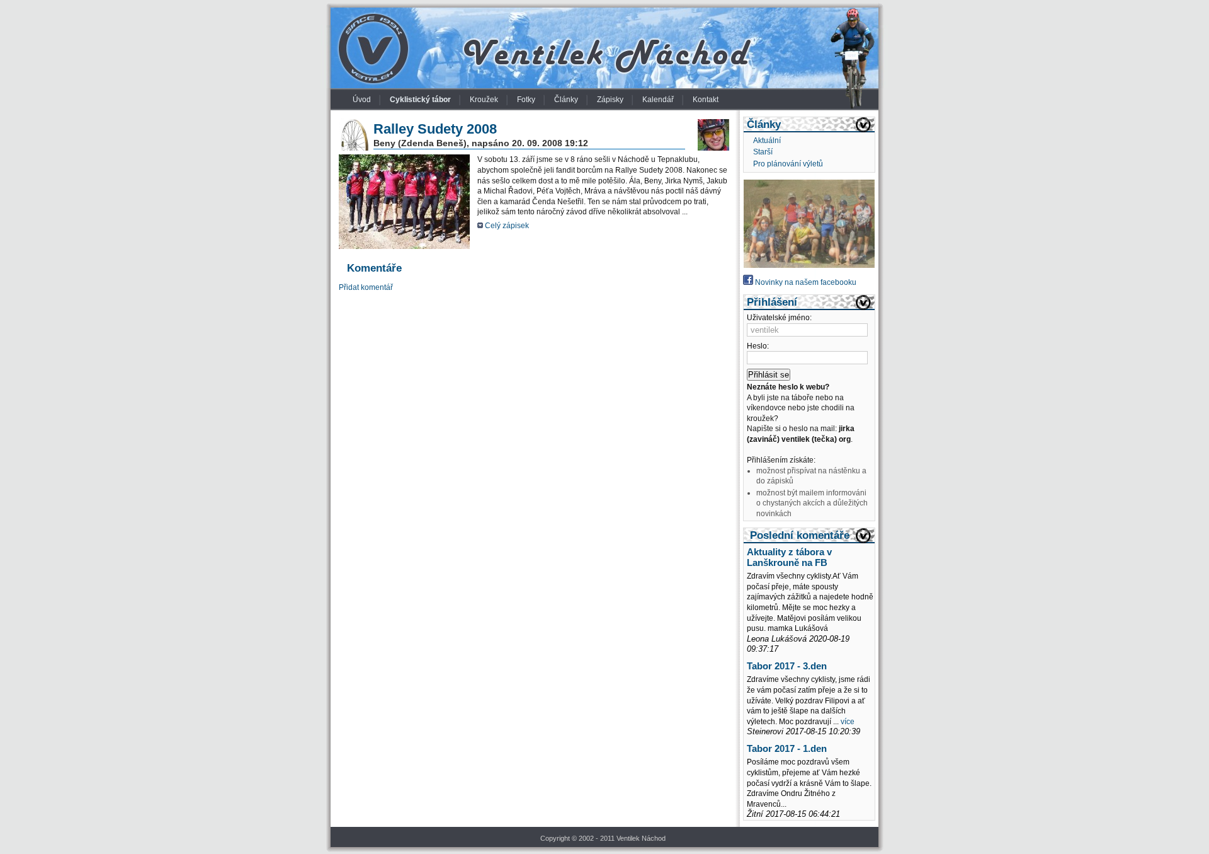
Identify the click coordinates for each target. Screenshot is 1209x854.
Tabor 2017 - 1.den (787, 749)
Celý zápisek (507, 225)
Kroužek (484, 99)
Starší (763, 151)
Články (566, 99)
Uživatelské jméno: (779, 317)
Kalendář (658, 99)
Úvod (362, 99)
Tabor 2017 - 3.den (787, 666)
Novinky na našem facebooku (804, 282)
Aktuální (767, 140)
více (847, 721)
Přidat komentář (366, 287)
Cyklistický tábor (420, 99)
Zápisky (610, 99)
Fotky (526, 99)
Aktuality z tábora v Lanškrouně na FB (789, 557)
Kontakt (705, 99)
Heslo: (758, 346)
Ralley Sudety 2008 (435, 129)
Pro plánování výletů (788, 163)
